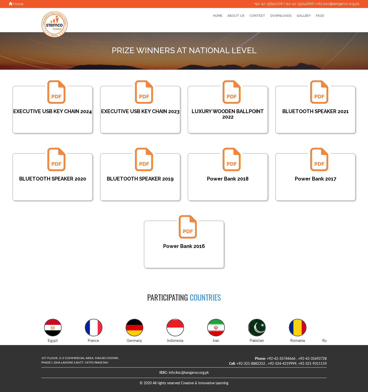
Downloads (281, 15)
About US (236, 15)
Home (17, 4)
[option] (61, 332)
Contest (257, 15)
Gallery (304, 15)
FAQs (320, 15)
